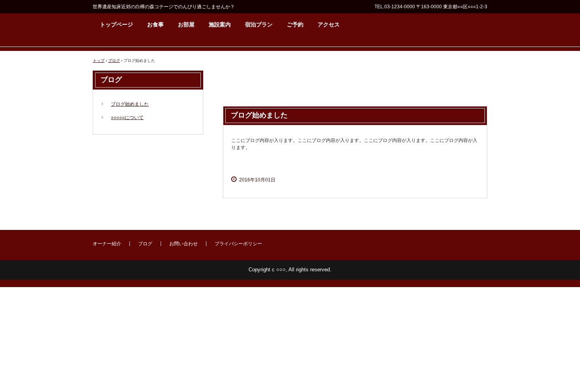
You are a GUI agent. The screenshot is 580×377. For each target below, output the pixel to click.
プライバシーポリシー (238, 243)
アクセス (329, 24)
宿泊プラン (259, 24)
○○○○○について (127, 117)
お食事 (155, 24)
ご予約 (295, 24)
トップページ (116, 24)
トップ (99, 60)
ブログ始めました (130, 104)
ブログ (114, 60)
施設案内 (220, 24)
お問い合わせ (183, 243)
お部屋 (186, 24)
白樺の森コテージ (431, 162)
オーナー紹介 (107, 243)
